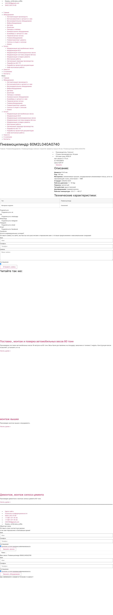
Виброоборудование (14, 23)
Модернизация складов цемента (18, 57)
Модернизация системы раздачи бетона (21, 55)
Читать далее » (5, 351)
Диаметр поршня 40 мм (54, 149)
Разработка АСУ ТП (14, 63)
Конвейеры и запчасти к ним (17, 33)
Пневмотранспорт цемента (16, 40)
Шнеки (9, 44)
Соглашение (4, 262)
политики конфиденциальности (21, 264)
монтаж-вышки (9, 419)
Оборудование (9, 14)
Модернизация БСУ (14, 50)
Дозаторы (10, 27)
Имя (1, 237)
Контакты (7, 74)
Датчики (10, 25)
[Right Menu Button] (112, 579)
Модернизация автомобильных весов (20, 48)
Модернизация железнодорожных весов (21, 52)
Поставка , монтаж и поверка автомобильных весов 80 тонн (37, 341)
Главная (6, 12)
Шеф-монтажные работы (15, 67)
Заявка (2, 249)
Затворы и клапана (13, 29)
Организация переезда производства (20, 61)
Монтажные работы (14, 59)
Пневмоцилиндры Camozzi (30, 149)
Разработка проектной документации (20, 65)
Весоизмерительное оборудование (19, 21)
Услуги (6, 46)
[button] (56, 76)
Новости (7, 69)
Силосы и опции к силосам (16, 42)
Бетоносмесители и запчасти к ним (19, 19)
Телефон (3, 243)
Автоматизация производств (17, 17)
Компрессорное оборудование (18, 31)
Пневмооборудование (14, 38)
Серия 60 (43, 149)
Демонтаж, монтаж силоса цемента (22, 494)
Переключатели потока (15, 36)
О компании (8, 71)
